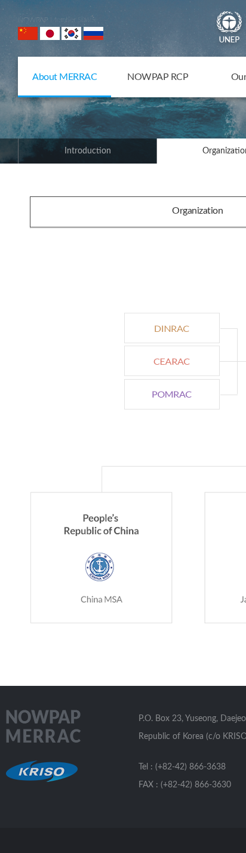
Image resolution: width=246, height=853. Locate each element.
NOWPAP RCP (157, 77)
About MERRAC (64, 77)
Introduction (87, 151)
